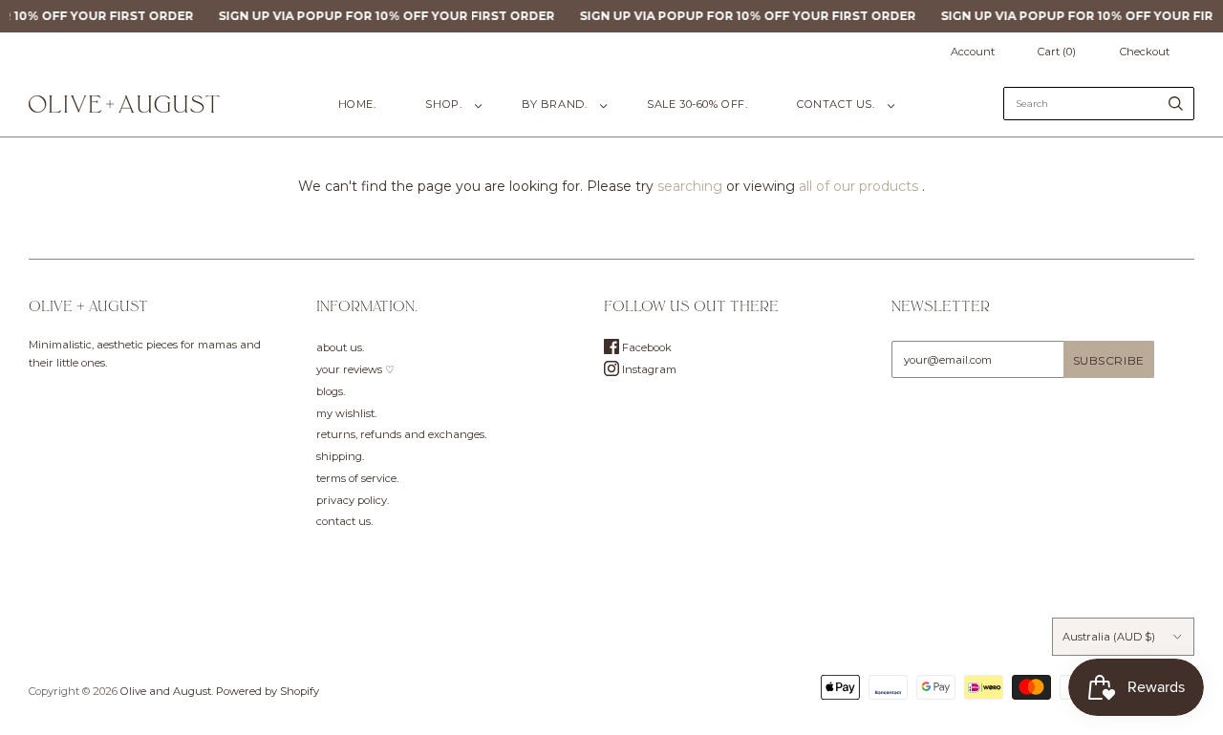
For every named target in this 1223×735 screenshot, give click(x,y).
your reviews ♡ (355, 369)
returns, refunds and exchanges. (401, 434)
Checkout (1144, 51)
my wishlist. (346, 413)
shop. (443, 104)
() (1057, 51)
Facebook (645, 347)
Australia (1108, 636)
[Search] (1175, 103)
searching (689, 186)
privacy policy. (352, 500)
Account (973, 51)
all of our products (858, 186)
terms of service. (357, 478)
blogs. (330, 391)
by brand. (554, 104)
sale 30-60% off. (697, 104)
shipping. (340, 456)
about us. (340, 347)
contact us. (835, 104)
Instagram (647, 369)
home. (357, 104)
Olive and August (165, 691)
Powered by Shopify (267, 691)
